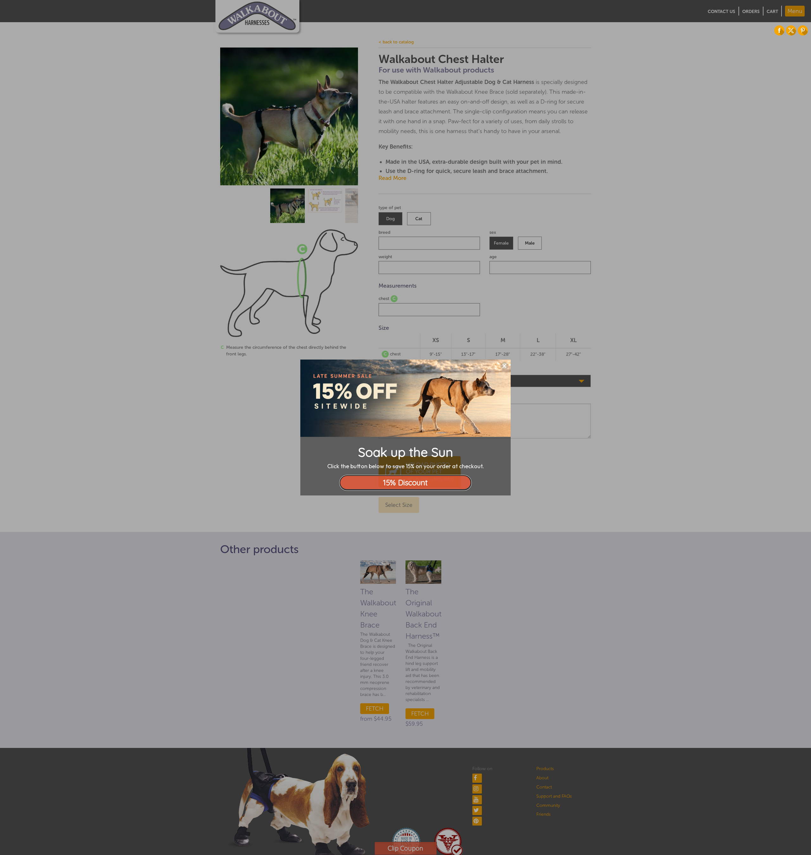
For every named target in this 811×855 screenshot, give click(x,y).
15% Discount (405, 482)
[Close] (504, 366)
